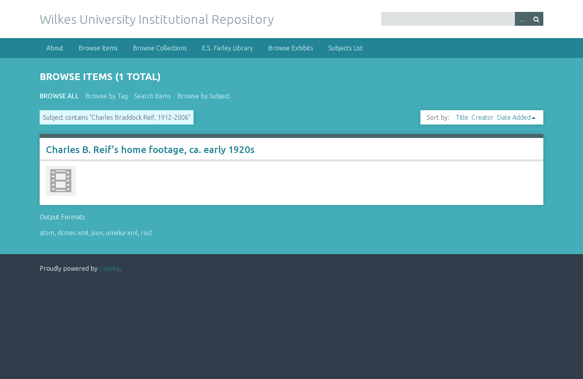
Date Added (514, 117)
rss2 (147, 232)
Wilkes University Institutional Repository (157, 19)
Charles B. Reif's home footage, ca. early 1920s (150, 149)
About (54, 48)
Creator (483, 117)
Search (536, 19)
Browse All (59, 96)
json (97, 232)
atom (47, 232)
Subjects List (345, 48)
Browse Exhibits (290, 48)
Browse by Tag (106, 96)
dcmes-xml (73, 232)
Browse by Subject (203, 96)
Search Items (152, 96)
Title (462, 117)
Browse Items (98, 48)
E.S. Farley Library (227, 48)
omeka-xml (122, 232)
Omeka (109, 268)
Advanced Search (522, 19)
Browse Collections (160, 48)
